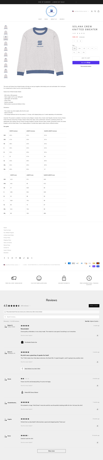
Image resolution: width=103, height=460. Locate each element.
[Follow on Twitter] (8, 258)
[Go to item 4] (6, 43)
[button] (30, 306)
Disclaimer (6, 252)
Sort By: (87, 321)
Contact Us (6, 247)
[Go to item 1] (6, 27)
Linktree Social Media (9, 235)
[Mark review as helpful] (97, 335)
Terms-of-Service (8, 242)
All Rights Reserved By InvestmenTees (48, 264)
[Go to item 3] (6, 38)
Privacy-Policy (7, 237)
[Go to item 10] (6, 76)
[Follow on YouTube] (20, 258)
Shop (40, 19)
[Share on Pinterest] (81, 33)
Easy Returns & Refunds (39, 283)
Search (62, 19)
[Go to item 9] (6, 71)
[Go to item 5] (6, 49)
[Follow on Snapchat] (28, 258)
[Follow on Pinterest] (16, 258)
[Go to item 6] (6, 54)
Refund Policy (7, 245)
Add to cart (86, 58)
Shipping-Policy (7, 240)
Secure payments (64, 283)
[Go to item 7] (6, 60)
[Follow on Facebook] (4, 258)
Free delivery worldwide (13, 283)
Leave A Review (7, 250)
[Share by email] (84, 33)
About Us (54, 19)
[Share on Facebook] (77, 33)
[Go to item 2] (6, 33)
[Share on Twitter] (79, 33)
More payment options (86, 66)
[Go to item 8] (6, 65)
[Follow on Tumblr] (32, 258)
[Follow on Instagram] (12, 258)
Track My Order (7, 230)
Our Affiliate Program (9, 232)
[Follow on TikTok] (24, 258)
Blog (46, 19)
